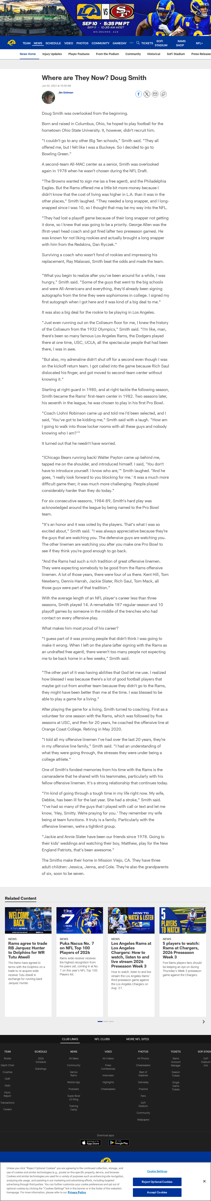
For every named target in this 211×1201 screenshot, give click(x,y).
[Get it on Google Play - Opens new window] (119, 1145)
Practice (143, 1088)
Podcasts (74, 1088)
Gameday (143, 1082)
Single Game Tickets (176, 1086)
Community (73, 1065)
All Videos (108, 1058)
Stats (7, 1085)
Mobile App (73, 1082)
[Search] (138, 42)
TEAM (7, 1051)
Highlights (108, 1082)
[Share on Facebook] (138, 96)
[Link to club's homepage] (11, 43)
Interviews (108, 1075)
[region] (105, 1181)
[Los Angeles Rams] (105, 1162)
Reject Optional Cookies (157, 1181)
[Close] (204, 1181)
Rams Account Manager (176, 1062)
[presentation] (204, 1022)
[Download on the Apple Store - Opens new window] (90, 1143)
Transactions (7, 1102)
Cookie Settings (157, 1171)
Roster (7, 1058)
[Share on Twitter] (147, 96)
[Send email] (155, 96)
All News (74, 1058)
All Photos (143, 1058)
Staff (7, 1078)
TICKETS (176, 1051)
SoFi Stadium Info (206, 1062)
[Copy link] (163, 94)
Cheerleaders (108, 1088)
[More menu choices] (131, 42)
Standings (40, 1068)
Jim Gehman (65, 92)
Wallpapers (143, 1119)
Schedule (41, 1051)
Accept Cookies (157, 1192)
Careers (7, 1109)
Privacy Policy (77, 1192)
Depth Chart (7, 1065)
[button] (100, 1021)
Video (108, 1051)
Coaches (7, 1072)
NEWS (73, 1051)
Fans (143, 1095)
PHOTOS (143, 1051)
